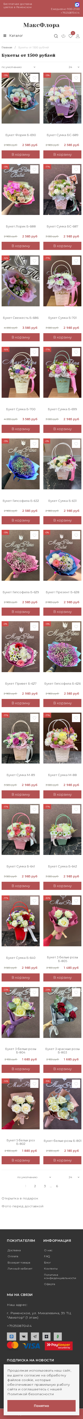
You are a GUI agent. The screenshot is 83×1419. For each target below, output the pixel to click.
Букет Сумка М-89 (20, 775)
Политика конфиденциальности (60, 1276)
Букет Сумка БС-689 (62, 135)
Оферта (49, 1284)
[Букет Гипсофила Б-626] (62, 650)
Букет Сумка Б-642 (62, 866)
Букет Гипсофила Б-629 (21, 592)
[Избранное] (68, 36)
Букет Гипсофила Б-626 (62, 683)
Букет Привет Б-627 (20, 683)
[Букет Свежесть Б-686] (21, 284)
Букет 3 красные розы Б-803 (62, 1050)
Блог (47, 1262)
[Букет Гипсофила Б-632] (21, 467)
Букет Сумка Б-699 (62, 409)
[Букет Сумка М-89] (21, 741)
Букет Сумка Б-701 (62, 318)
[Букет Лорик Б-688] (21, 193)
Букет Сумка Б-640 (21, 957)
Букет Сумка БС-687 (62, 226)
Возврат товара (19, 1262)
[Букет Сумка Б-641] (21, 833)
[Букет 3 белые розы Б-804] (21, 1016)
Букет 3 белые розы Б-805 (62, 959)
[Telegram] (35, 1336)
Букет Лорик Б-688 (21, 226)
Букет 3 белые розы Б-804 (20, 1050)
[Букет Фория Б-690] (21, 101)
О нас (48, 1250)
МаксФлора (41, 25)
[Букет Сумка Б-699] (62, 376)
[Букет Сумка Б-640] (21, 924)
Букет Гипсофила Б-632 (21, 501)
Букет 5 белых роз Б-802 (20, 1142)
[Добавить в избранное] (34, 78)
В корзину (21, 154)
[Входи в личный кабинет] (76, 36)
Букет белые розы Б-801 (62, 1141)
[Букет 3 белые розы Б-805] (62, 924)
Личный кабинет (20, 1268)
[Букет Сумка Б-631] (62, 467)
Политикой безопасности (30, 1394)
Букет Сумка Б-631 (62, 501)
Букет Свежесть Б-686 (21, 318)
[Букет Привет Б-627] (21, 650)
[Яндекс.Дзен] (46, 1336)
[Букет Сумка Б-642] (62, 833)
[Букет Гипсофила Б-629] (21, 559)
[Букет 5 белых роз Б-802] (21, 1107)
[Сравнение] (61, 36)
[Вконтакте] (24, 1336)
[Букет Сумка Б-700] (21, 376)
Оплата (13, 1256)
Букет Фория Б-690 (20, 135)
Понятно (41, 1406)
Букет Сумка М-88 (62, 775)
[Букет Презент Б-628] (62, 559)
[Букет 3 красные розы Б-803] (62, 1016)
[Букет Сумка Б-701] (62, 284)
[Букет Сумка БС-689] (62, 101)
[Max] (11, 1336)
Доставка (14, 1250)
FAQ (47, 1256)
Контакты (51, 1268)
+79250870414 (70, 12)
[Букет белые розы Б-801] (62, 1107)
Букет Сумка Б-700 (21, 409)
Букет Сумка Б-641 (20, 866)
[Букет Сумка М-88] (62, 741)
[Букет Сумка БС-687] (62, 193)
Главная (7, 47)
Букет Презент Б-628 (62, 592)
